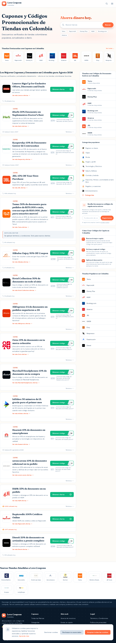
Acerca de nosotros (68, 618)
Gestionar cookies (51, 632)
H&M (92, 31)
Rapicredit (72, 31)
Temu (63, 31)
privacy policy (105, 222)
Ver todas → (110, 48)
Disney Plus (83, 31)
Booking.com (102, 31)
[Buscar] (107, 4)
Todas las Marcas (37, 618)
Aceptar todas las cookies (97, 632)
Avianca (64, 35)
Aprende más (24, 636)
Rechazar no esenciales (71, 632)
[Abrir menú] (112, 4)
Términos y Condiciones (99, 618)
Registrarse (107, 218)
